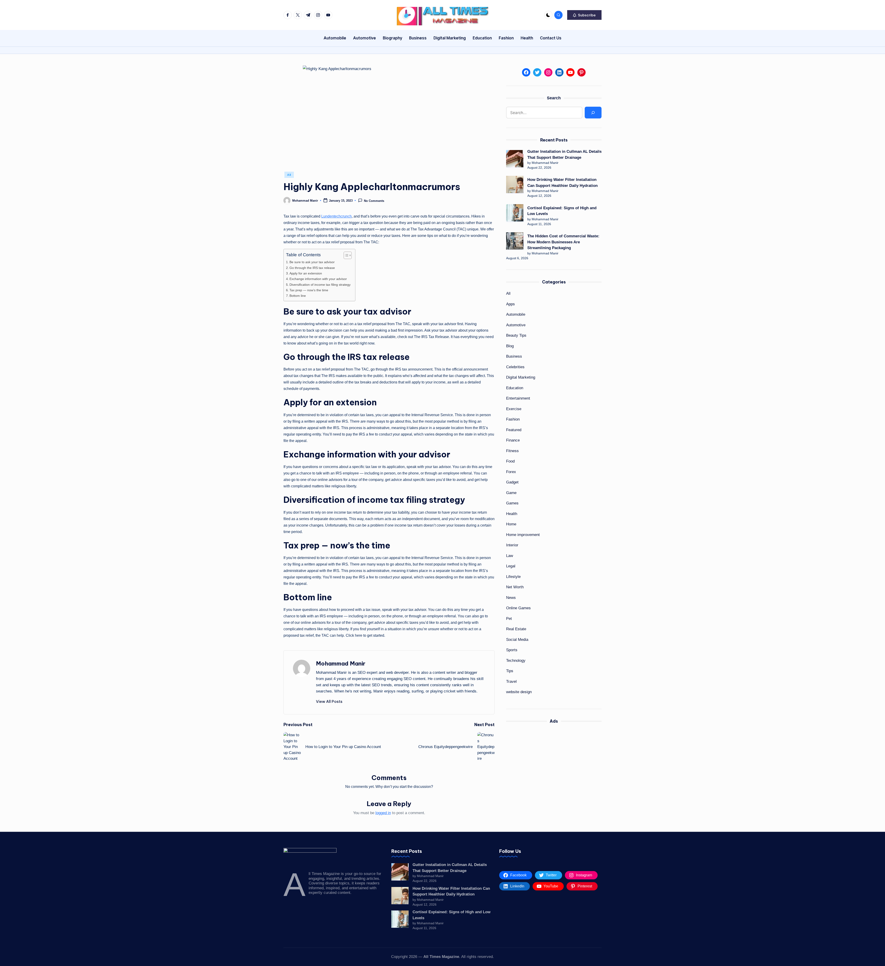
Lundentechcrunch (336, 216)
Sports (511, 650)
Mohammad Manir (340, 663)
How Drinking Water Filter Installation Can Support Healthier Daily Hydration (562, 182)
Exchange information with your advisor (318, 279)
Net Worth (515, 587)
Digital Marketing (520, 377)
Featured (513, 430)
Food (510, 461)
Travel (511, 681)
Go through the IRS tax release (312, 268)
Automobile (515, 314)
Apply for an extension (305, 273)
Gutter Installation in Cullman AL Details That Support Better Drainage (564, 154)
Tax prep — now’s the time (308, 290)
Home (511, 524)
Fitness (512, 451)
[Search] (593, 112)
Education (514, 388)
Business (514, 356)
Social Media (517, 639)
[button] (584, 15)
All (289, 175)
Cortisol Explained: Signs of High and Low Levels (561, 211)
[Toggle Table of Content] (345, 255)
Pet (509, 618)
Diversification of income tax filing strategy (320, 284)
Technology (515, 660)
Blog (510, 346)
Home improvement (523, 535)
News (511, 597)
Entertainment (518, 398)
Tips (509, 671)
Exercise (513, 409)
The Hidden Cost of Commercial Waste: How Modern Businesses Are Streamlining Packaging (563, 242)
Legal (510, 566)
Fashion (513, 419)
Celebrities (515, 367)
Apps (510, 304)
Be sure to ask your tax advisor (312, 262)
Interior (512, 545)
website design (519, 692)
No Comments (374, 201)
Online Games (518, 608)
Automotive (515, 325)
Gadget (512, 482)
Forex (511, 472)
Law (509, 556)
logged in (383, 813)
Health (511, 514)
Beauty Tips (516, 335)
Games (512, 503)
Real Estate (516, 629)
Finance (513, 440)
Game (511, 493)
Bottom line (297, 295)
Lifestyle (513, 576)
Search (554, 98)
